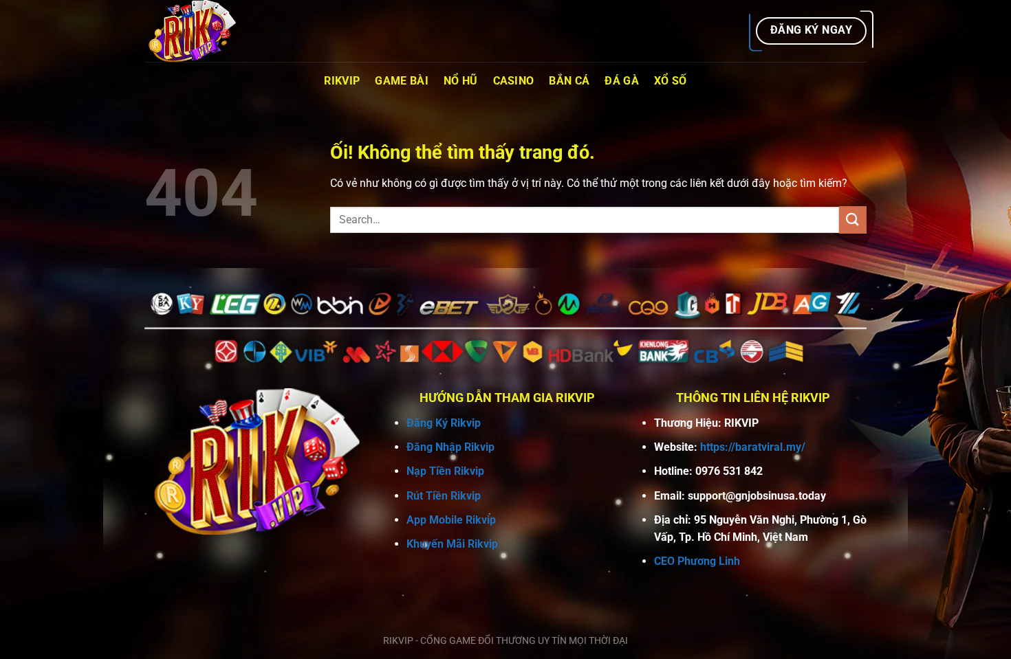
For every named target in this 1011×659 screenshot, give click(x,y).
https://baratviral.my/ (752, 447)
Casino (513, 80)
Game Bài (401, 80)
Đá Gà (622, 80)
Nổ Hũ (461, 80)
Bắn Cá (569, 80)
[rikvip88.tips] (213, 31)
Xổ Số (670, 80)
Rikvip (342, 80)
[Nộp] (853, 219)
